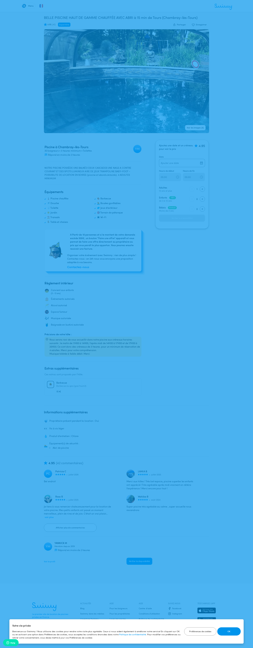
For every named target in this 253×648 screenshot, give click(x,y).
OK (229, 631)
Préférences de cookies (200, 631)
